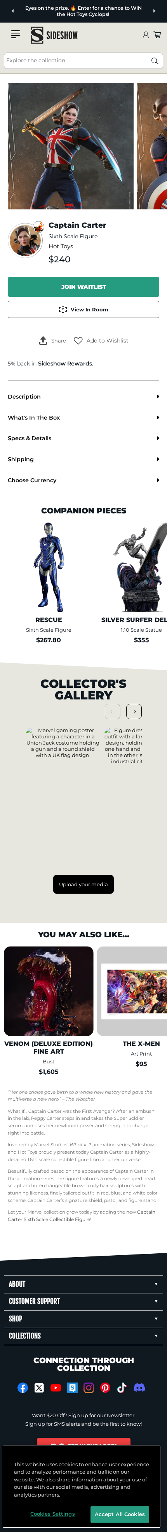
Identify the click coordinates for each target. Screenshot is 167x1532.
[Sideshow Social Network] (72, 1388)
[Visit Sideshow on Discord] (138, 1387)
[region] (81, 1486)
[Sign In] (145, 35)
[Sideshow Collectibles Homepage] (54, 35)
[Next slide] (154, 11)
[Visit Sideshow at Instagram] (89, 1388)
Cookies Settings (52, 1514)
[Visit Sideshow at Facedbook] (22, 1388)
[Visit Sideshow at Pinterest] (105, 1388)
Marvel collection (46, 1212)
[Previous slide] (13, 11)
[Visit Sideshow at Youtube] (55, 1388)
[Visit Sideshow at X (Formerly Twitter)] (39, 1388)
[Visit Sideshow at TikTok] (122, 1388)
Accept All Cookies (120, 1514)
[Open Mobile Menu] (15, 34)
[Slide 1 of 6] (71, 146)
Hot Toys (61, 246)
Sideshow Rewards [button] (65, 363)
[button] (101, 341)
